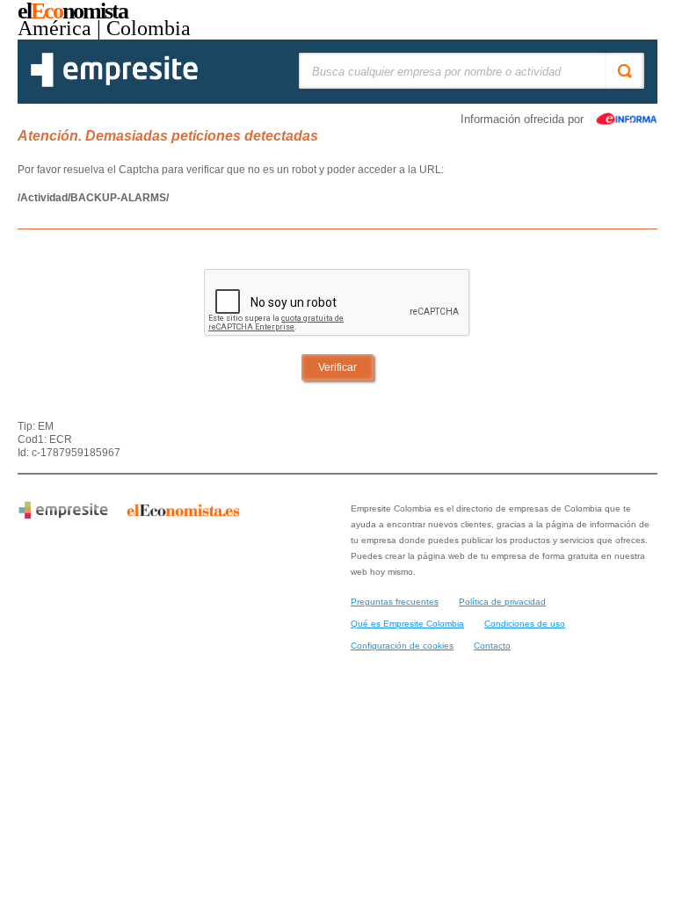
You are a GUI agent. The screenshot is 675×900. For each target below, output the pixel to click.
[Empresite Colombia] (114, 83)
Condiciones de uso (524, 623)
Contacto (492, 645)
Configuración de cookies (402, 645)
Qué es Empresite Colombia (407, 623)
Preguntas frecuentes (395, 601)
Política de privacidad (502, 601)
